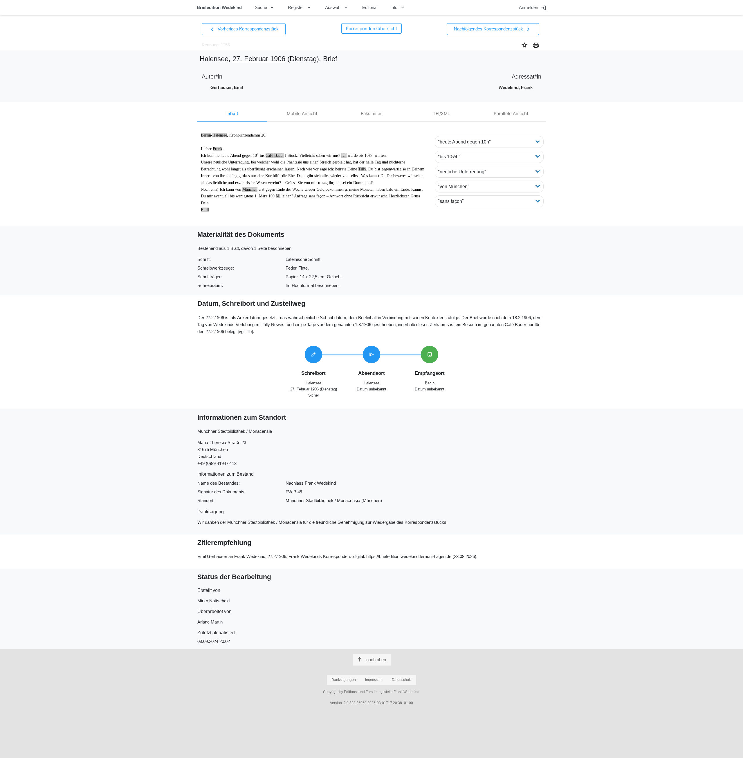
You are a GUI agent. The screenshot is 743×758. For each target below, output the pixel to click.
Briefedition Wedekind (219, 7)
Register (300, 7)
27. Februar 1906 (258, 59)
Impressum (374, 680)
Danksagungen (343, 680)
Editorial (369, 7)
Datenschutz (402, 680)
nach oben (376, 659)
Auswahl (337, 7)
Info (397, 7)
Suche (265, 7)
